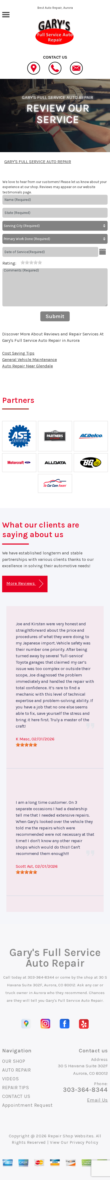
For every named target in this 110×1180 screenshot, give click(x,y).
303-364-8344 (41, 977)
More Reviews (21, 583)
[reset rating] (18, 262)
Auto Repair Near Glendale (27, 365)
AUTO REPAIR (16, 1070)
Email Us (97, 1100)
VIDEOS (10, 1079)
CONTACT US (16, 1096)
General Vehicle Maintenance (29, 359)
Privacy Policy (84, 1142)
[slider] (31, 262)
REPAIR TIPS (15, 1087)
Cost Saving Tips (18, 353)
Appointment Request (27, 1105)
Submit (55, 316)
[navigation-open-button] (5, 14)
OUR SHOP (13, 1061)
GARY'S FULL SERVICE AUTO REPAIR (57, 97)
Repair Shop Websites (70, 1135)
